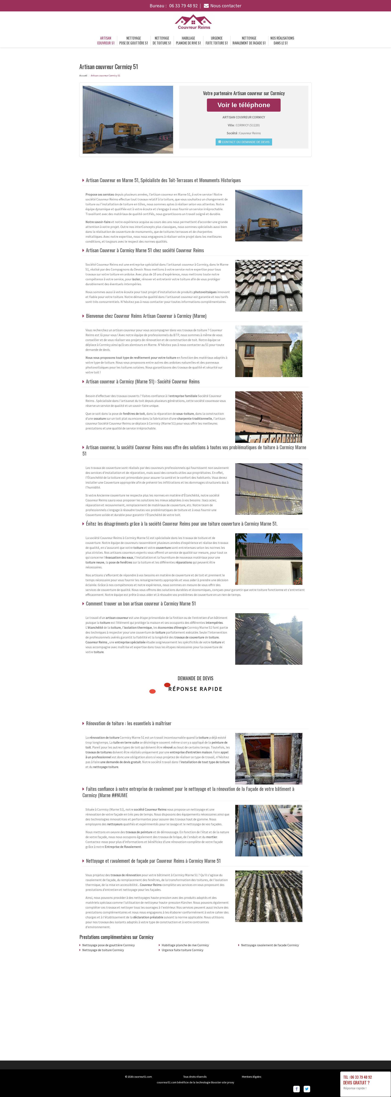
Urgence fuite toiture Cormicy (182, 950)
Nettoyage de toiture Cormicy (103, 950)
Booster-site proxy (222, 1082)
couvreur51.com (142, 1076)
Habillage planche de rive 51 (188, 40)
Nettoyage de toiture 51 (162, 40)
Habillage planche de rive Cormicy (185, 945)
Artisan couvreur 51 (105, 40)
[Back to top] (380, 1086)
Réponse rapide (195, 688)
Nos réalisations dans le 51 (282, 40)
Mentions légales (251, 1076)
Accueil (83, 75)
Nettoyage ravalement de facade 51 (249, 40)
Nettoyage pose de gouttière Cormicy (108, 945)
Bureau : (174, 5)
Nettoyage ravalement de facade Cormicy (270, 945)
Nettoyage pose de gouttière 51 (133, 40)
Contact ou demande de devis (245, 142)
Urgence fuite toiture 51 (217, 40)
